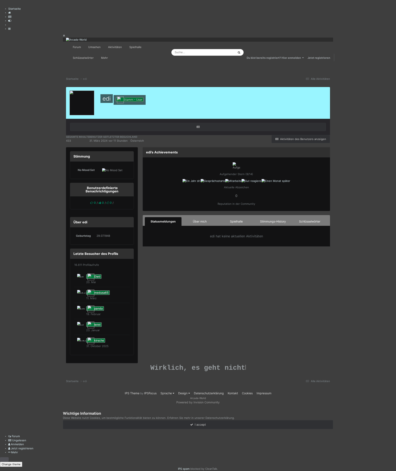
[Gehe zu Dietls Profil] (80, 277)
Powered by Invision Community (198, 402)
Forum (77, 47)
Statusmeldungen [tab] (163, 221)
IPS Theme (132, 393)
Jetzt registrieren (319, 57)
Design (183, 393)
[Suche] (239, 52)
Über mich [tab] (200, 221)
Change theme (11, 464)
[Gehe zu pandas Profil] (80, 309)
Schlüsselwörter (83, 57)
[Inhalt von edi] (198, 127)
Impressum (264, 393)
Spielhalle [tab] (236, 221)
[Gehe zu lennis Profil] (80, 325)
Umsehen (94, 47)
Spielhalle (135, 47)
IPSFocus (150, 393)
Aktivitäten (115, 47)
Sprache (166, 393)
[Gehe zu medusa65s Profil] (80, 293)
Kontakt (233, 393)
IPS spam (184, 468)
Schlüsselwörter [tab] (309, 221)
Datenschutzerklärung (209, 393)
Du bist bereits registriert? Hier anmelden (274, 57)
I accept (199, 424)
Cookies (247, 393)
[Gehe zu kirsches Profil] (80, 341)
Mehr (104, 57)
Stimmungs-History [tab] (273, 221)
